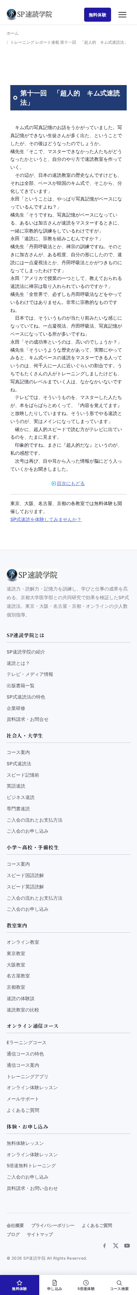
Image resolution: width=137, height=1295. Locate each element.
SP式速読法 (19, 763)
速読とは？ (18, 663)
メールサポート (23, 1099)
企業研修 (16, 708)
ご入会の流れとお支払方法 (35, 820)
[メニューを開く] (122, 15)
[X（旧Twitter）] (115, 1245)
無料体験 (97, 14)
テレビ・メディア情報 (30, 674)
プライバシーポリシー (52, 1225)
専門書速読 (18, 808)
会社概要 (15, 1225)
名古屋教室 (18, 975)
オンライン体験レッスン (32, 1087)
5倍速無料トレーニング (31, 1165)
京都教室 (16, 987)
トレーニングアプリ (28, 1076)
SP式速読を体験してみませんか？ (45, 519)
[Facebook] (104, 1245)
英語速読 (16, 786)
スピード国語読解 (25, 875)
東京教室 (16, 953)
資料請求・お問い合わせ (32, 1188)
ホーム (13, 33)
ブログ (13, 1234)
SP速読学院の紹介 (26, 652)
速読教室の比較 (23, 1009)
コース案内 (18, 752)
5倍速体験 (86, 1289)
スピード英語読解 (25, 886)
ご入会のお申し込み (28, 831)
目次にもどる (71, 483)
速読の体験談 (21, 998)
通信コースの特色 (25, 1053)
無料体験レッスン (25, 1143)
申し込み (54, 1289)
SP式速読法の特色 (26, 697)
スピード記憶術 (23, 775)
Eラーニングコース (27, 1042)
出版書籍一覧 (21, 685)
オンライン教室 (23, 942)
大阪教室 (16, 964)
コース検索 (119, 1289)
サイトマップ (40, 1234)
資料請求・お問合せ (28, 719)
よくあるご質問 (23, 1110)
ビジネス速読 (21, 797)
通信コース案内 (23, 1065)
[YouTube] (127, 1245)
